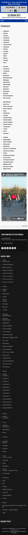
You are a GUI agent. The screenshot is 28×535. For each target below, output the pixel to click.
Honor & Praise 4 (8, 282)
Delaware (6, 47)
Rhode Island (7, 120)
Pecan (4, 498)
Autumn (5, 448)
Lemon (5, 486)
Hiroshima (6, 343)
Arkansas (6, 38)
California (6, 40)
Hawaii (5, 53)
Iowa (4, 62)
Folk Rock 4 (6, 393)
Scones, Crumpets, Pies (10, 470)
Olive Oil (5, 492)
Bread (4, 469)
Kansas (5, 66)
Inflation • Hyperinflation (10, 510)
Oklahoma (6, 113)
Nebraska (6, 91)
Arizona (5, 35)
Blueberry (6, 466)
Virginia (5, 137)
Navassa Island (8, 166)
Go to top (24, 225)
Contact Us (14, 530)
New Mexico (7, 102)
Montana (6, 89)
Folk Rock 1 (6, 384)
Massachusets (7, 77)
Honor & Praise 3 (8, 279)
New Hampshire (8, 95)
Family (5, 286)
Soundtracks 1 (7, 399)
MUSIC (5, 374)
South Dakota (7, 124)
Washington (7, 139)
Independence (7, 315)
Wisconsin (6, 144)
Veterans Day (7, 358)
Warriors (5, 318)
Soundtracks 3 (7, 405)
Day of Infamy (7, 328)
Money (5, 502)
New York (6, 104)
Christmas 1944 (7, 334)
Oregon (5, 115)
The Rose (6, 418)
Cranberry (6, 477)
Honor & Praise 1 (8, 273)
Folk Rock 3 (6, 390)
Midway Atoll (7, 164)
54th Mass (6, 323)
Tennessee (6, 126)
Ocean (5, 296)
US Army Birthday (8, 361)
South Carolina (8, 122)
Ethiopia (5, 304)
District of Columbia (9, 148)
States (5, 371)
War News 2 (6, 429)
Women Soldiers (8, 346)
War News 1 (6, 426)
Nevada (5, 93)
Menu (2, 20)
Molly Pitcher (7, 320)
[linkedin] (7, 248)
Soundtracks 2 (7, 402)
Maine (5, 73)
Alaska (5, 33)
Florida (5, 49)
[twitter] (5, 248)
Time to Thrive (7, 457)
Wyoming (6, 146)
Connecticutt (7, 44)
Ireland (5, 416)
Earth (4, 291)
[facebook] (2, 248)
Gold (4, 512)
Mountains (6, 293)
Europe (5, 413)
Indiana (5, 60)
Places (5, 289)
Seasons (5, 441)
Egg (4, 480)
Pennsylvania (7, 117)
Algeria (5, 301)
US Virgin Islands (8, 159)
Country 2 (6, 378)
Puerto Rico (7, 157)
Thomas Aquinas (8, 264)
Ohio (4, 111)
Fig (4, 483)
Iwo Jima (5, 340)
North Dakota (7, 108)
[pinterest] (10, 248)
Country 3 (6, 381)
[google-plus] (12, 248)
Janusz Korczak (8, 270)
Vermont (6, 133)
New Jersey (6, 98)
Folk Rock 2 (6, 387)
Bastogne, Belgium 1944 (10, 337)
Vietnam (5, 437)
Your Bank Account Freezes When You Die (14, 506)
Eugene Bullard (7, 326)
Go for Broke (7, 331)
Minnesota (6, 82)
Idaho (5, 56)
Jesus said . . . (7, 261)
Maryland (6, 75)
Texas (5, 129)
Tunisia (5, 310)
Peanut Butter (7, 495)
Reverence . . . (7, 355)
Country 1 (6, 375)
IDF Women (6, 367)
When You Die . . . (8, 267)
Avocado (5, 460)
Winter (5, 451)
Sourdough (6, 473)
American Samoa (8, 151)
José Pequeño (7, 349)
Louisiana (6, 71)
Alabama (6, 31)
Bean (4, 463)
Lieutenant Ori (7, 364)
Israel (4, 422)
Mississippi (6, 84)
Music (4, 432)
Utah (4, 131)
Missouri (6, 86)
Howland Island (8, 162)
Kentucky (6, 69)
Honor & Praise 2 (8, 276)
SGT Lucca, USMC (8, 352)
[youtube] (15, 248)
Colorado (6, 42)
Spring (5, 442)
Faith (4, 260)
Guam (5, 153)
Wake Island (7, 168)
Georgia (5, 51)
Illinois (5, 58)
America (5, 314)
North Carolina (7, 106)
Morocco (5, 307)
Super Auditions (8, 408)
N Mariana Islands (9, 155)
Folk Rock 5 (6, 396)
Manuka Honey (7, 489)
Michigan (6, 80)
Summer (5, 445)
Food (4, 456)
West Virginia (7, 142)
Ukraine (5, 425)
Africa (4, 299)
